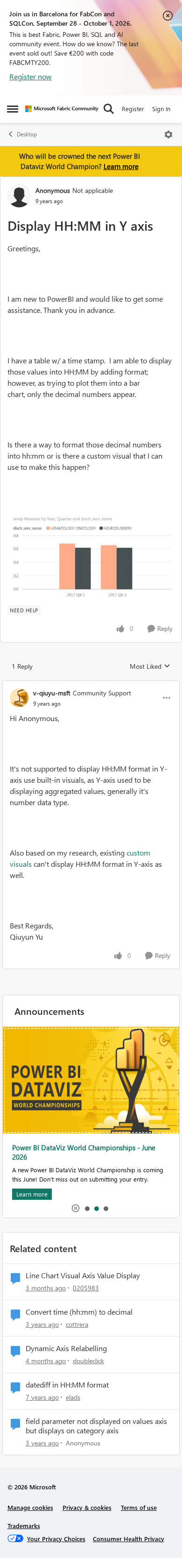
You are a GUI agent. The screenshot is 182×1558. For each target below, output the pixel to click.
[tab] (86, 1208)
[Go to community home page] (61, 109)
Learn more (121, 166)
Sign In (161, 109)
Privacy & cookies (87, 1507)
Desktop (27, 134)
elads (73, 1397)
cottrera (77, 1324)
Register (133, 109)
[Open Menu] (168, 134)
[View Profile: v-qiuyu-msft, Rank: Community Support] (19, 697)
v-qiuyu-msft (51, 692)
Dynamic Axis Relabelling (66, 1348)
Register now (30, 76)
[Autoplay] (75, 1208)
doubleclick (88, 1360)
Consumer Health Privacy (128, 1539)
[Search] (108, 108)
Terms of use (139, 1507)
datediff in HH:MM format (67, 1384)
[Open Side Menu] (12, 109)
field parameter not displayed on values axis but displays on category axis (96, 1426)
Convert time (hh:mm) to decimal (79, 1312)
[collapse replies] (91, 685)
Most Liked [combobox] (150, 666)
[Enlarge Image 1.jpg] (91, 555)
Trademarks (23, 1526)
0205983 (86, 1287)
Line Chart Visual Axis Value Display (83, 1275)
